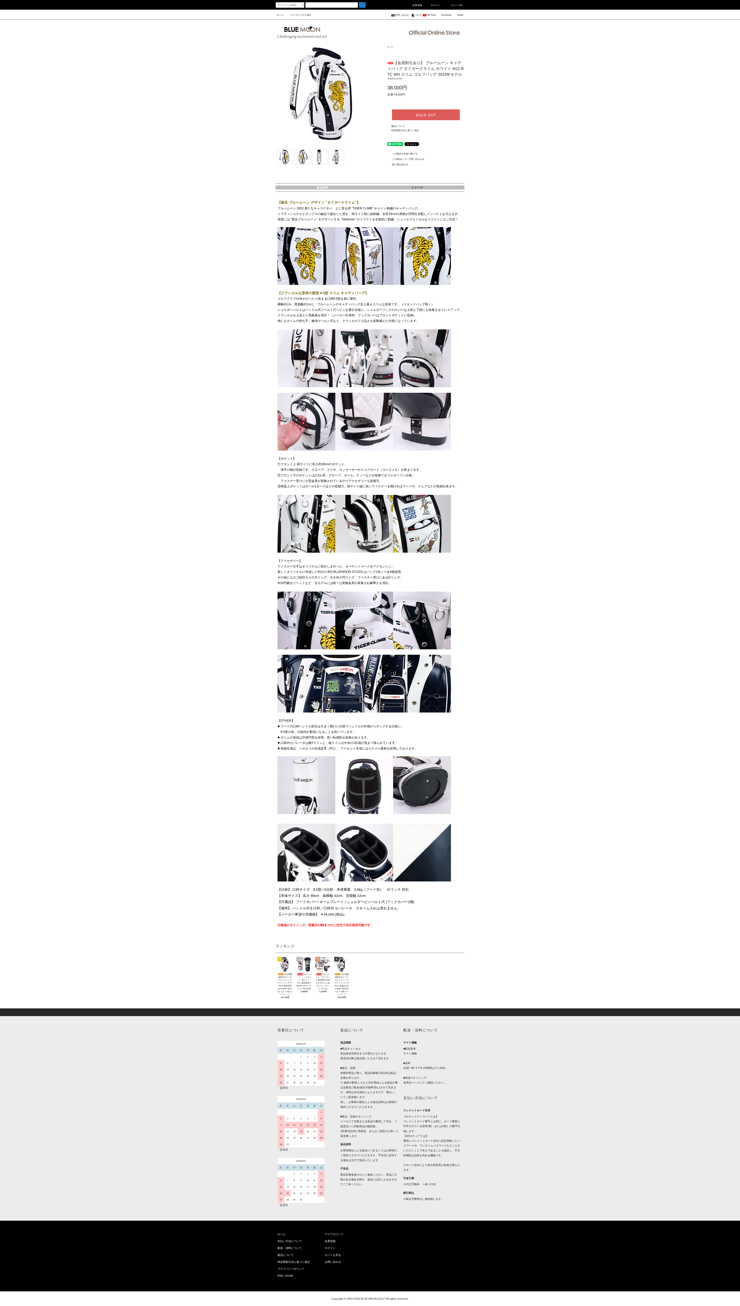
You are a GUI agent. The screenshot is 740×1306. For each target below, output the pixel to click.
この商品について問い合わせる (408, 159)
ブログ (418, 15)
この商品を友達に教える (404, 153)
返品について (398, 126)
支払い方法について (290, 1241)
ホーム (280, 15)
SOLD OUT (426, 114)
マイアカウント (334, 1234)
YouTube (431, 15)
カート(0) (456, 5)
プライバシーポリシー (291, 1268)
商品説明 (323, 187)
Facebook (446, 15)
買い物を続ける (400, 164)
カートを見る (333, 1254)
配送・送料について (290, 1248)
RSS (280, 1275)
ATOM (289, 1275)
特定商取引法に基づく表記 (405, 130)
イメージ (417, 187)
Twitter (460, 15)
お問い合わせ (402, 15)
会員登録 (417, 5)
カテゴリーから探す (301, 15)
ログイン (436, 5)
